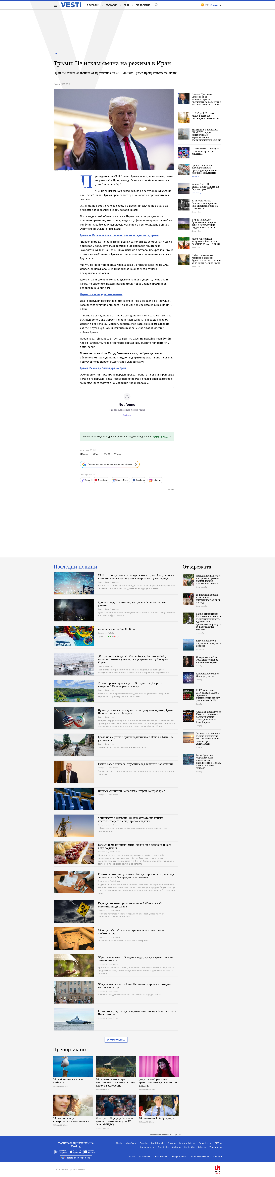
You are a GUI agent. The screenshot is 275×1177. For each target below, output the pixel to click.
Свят (126, 5)
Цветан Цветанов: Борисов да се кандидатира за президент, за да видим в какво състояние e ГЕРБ (206, 99)
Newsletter (103, 480)
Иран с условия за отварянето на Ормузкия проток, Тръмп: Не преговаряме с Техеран (136, 711)
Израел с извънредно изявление (101, 294)
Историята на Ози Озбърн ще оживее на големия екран (207, 660)
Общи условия (160, 1156)
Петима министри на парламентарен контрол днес (131, 791)
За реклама (144, 1156)
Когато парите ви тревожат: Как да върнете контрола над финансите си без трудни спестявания (136, 875)
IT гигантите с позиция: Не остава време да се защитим (205, 151)
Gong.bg (144, 1143)
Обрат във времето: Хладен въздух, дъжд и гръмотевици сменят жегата (135, 958)
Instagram (157, 480)
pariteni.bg (195, 176)
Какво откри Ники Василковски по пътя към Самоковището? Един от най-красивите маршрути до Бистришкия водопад (208, 621)
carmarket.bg (196, 193)
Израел (85, 454)
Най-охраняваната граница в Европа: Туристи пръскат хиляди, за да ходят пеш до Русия (206, 259)
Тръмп (118, 454)
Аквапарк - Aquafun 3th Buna (116, 629)
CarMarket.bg (205, 1143)
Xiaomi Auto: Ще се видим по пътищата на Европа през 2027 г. (205, 187)
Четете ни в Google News (78, 1158)
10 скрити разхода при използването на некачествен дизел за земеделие (115, 1082)
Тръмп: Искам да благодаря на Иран (103, 368)
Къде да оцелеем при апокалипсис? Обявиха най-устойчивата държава (130, 905)
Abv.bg (119, 1143)
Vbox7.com (131, 1143)
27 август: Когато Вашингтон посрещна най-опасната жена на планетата (205, 204)
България (111, 5)
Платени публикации (199, 1156)
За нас (132, 1156)
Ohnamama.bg (147, 1147)
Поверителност (178, 1156)
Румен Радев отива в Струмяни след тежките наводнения (135, 764)
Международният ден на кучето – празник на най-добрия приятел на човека (208, 579)
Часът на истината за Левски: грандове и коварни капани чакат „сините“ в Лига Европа (208, 717)
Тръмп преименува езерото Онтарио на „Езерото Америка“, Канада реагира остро (130, 684)
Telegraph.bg (216, 1147)
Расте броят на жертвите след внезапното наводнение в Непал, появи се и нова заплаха (208, 761)
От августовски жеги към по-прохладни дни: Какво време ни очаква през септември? (208, 738)
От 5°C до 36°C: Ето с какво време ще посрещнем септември (205, 116)
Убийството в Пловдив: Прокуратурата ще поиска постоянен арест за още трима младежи (130, 819)
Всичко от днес (116, 1039)
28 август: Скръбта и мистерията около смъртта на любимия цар (131, 932)
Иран (96, 454)
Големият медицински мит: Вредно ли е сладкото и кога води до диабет (134, 846)
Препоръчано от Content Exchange (163, 1135)
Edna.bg (202, 1147)
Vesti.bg (71, 4)
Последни (93, 5)
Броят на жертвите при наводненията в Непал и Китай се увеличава (136, 738)
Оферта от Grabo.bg (106, 633)
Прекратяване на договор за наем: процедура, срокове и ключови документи (204, 168)
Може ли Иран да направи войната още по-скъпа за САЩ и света (206, 241)
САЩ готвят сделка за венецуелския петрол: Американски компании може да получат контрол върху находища (136, 576)
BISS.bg (218, 1143)
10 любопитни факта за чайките (68, 1081)
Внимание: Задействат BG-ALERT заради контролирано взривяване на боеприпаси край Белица (206, 135)
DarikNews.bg (158, 1143)
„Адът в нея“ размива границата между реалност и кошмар (158, 1082)
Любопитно (143, 5)
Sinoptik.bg (163, 1147)
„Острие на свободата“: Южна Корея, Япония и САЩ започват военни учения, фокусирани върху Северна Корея (133, 659)
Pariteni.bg (189, 1147)
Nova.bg (172, 1143)
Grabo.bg (176, 1147)
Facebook (140, 480)
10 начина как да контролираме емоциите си (71, 1119)
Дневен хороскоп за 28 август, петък (207, 675)
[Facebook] (221, 1160)
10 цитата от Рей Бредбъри (156, 1118)
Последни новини (75, 567)
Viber (87, 480)
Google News (122, 480)
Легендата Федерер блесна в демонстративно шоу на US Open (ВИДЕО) (114, 1121)
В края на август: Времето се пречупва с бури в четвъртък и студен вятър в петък (205, 223)
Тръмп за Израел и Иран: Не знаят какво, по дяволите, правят (119, 235)
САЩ (107, 454)
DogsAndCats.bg (187, 1143)
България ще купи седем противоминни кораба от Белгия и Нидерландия (137, 1012)
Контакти (217, 1156)
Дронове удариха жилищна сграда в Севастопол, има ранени (132, 603)
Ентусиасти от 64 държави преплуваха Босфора (208, 643)
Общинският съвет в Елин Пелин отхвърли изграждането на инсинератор (136, 985)
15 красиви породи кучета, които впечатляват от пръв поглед (208, 598)
